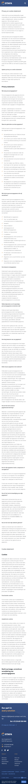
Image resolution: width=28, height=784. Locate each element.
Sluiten (23, 781)
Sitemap (22, 771)
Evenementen (18, 761)
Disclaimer (4, 773)
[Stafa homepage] (7, 3)
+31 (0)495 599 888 (8, 744)
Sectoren (4, 759)
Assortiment (5, 761)
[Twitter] (8, 750)
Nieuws (16, 759)
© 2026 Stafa (5, 777)
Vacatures (17, 763)
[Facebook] (2, 750)
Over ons (17, 757)
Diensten (4, 757)
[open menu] (25, 3)
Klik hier (4, 782)
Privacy (17, 771)
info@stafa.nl (7, 746)
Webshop (4, 763)
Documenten (12, 773)
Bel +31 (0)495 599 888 (18, 721)
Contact (17, 765)
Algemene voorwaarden (8, 771)
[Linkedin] (5, 750)
